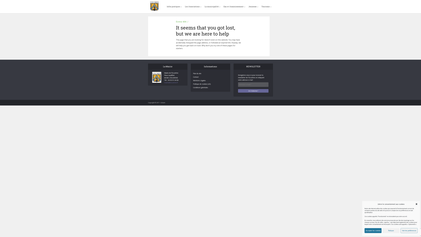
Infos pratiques (173, 6)
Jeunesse (252, 6)
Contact (196, 77)
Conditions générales (200, 87)
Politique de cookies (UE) (202, 84)
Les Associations (192, 6)
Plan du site (197, 73)
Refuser (391, 231)
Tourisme (265, 6)
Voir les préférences (409, 231)
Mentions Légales (199, 80)
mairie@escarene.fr (171, 83)
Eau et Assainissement (234, 6)
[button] (416, 204)
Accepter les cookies (373, 231)
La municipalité (212, 6)
